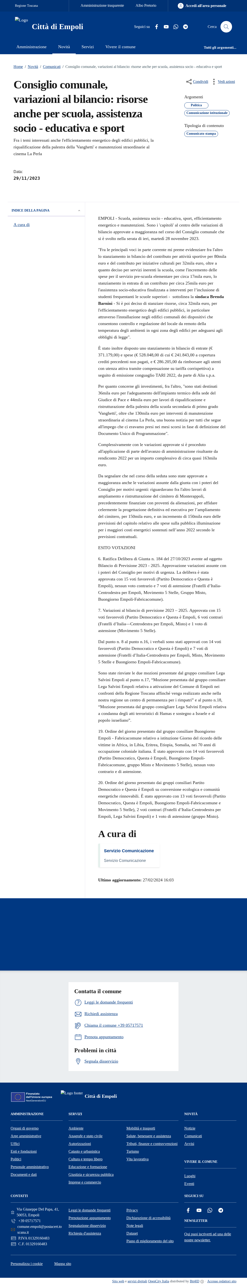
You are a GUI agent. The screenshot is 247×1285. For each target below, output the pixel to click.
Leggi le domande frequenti (89, 1210)
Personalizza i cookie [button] (27, 1264)
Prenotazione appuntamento (90, 1218)
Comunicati (50, 67)
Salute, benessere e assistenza (148, 1136)
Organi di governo (25, 1128)
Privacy (132, 1210)
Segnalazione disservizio (87, 1226)
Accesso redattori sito (221, 1281)
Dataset (132, 1233)
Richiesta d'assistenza (85, 1233)
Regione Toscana (26, 5)
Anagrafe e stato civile (86, 1136)
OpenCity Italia (158, 1281)
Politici (16, 1159)
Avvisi (189, 1144)
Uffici (15, 1144)
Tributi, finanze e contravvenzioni (152, 1144)
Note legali (134, 1226)
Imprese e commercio (85, 1182)
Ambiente (76, 1128)
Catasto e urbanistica (84, 1151)
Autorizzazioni (80, 1144)
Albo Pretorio (146, 5)
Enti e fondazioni (24, 1151)
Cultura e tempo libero (86, 1159)
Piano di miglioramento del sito (150, 1241)
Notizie (189, 1128)
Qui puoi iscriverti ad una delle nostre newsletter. (207, 1237)
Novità (31, 67)
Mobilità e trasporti (140, 1128)
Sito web (118, 1281)
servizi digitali (137, 1281)
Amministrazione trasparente (102, 5)
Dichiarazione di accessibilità (148, 1218)
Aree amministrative (26, 1136)
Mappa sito (62, 1264)
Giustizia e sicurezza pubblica (91, 1174)
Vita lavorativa (137, 1159)
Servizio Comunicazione (129, 850)
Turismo (132, 1151)
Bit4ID (194, 1281)
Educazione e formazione (88, 1167)
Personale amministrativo (30, 1167)
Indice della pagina (30, 210)
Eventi (189, 1184)
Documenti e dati (24, 1174)
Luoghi (189, 1176)
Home (18, 67)
